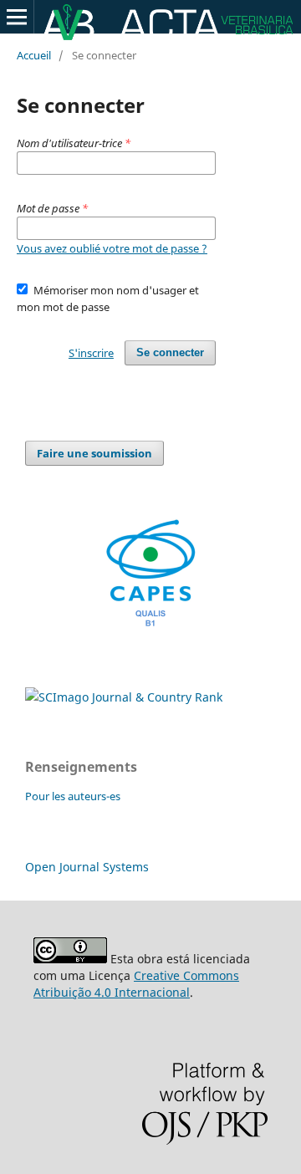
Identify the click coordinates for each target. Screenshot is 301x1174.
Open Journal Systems (87, 867)
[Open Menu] (16, 16)
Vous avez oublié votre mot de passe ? (112, 248)
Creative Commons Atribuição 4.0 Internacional (136, 983)
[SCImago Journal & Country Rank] (123, 697)
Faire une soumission (94, 453)
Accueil (34, 55)
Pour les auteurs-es (72, 796)
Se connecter (170, 352)
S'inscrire (91, 352)
